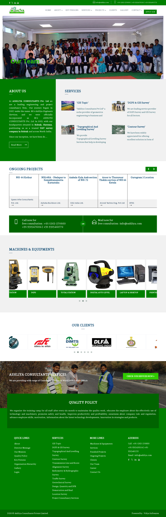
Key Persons (72, 10)
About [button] (57, 10)
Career (93, 468)
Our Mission (20, 452)
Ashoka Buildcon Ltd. (51, 203)
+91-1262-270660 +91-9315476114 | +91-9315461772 (138, 447)
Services (94, 448)
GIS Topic (56, 443)
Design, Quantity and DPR (64, 486)
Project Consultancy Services (65, 498)
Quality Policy (20, 456)
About (17, 444)
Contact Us (95, 472)
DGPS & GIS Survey (61, 447)
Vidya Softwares (151, 513)
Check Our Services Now (140, 376)
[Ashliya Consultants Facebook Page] (11, 3)
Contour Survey (59, 459)
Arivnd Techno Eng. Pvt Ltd (112, 203)
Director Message (22, 448)
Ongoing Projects (98, 456)
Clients (113, 10)
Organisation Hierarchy (25, 464)
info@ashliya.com (131, 223)
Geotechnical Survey (61, 482)
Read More (16, 145)
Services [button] (86, 10)
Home (48, 10)
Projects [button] (100, 10)
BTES (131, 203)
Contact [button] (136, 10)
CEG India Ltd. (76, 203)
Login (16, 472)
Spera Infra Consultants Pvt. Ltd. (22, 201)
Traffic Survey (58, 478)
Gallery (124, 10)
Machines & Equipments (101, 444)
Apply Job (150, 12)
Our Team (94, 464)
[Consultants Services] (140, 370)
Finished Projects (98, 452)
